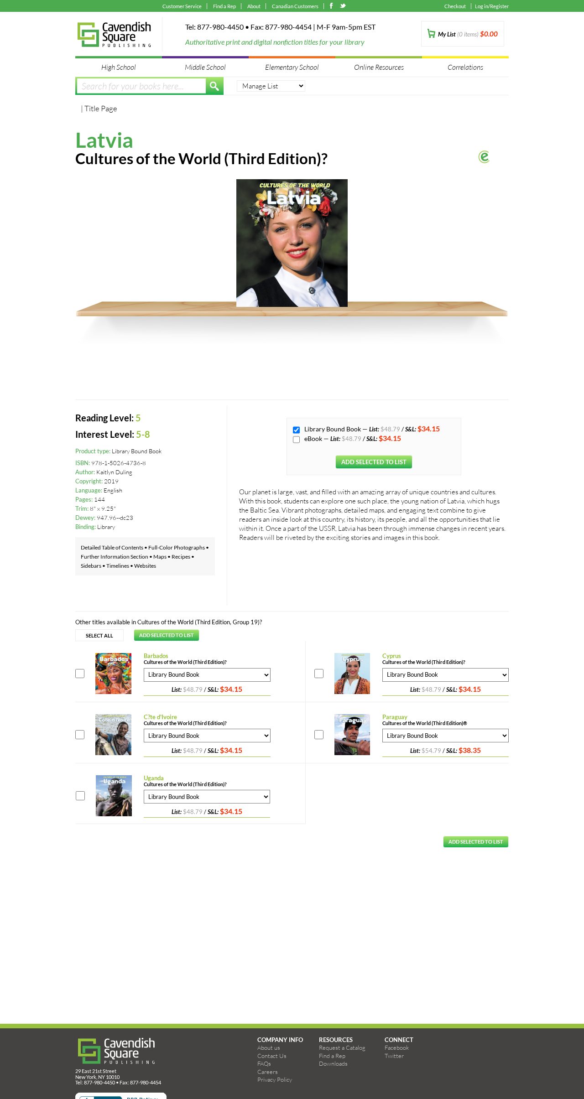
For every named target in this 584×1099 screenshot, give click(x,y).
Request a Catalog (342, 1047)
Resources (336, 1039)
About (254, 6)
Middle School (205, 66)
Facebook (397, 1047)
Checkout (455, 6)
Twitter (394, 1055)
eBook (313, 438)
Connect (399, 1039)
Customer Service (182, 6)
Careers (267, 1071)
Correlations (465, 66)
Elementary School (292, 66)
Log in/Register (492, 6)
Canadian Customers (295, 6)
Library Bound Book (333, 429)
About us (268, 1047)
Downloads (333, 1063)
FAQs (264, 1063)
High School (118, 66)
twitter (343, 7)
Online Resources (379, 66)
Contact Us (272, 1055)
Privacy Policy (274, 1079)
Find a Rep (224, 6)
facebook (333, 7)
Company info (280, 1039)
